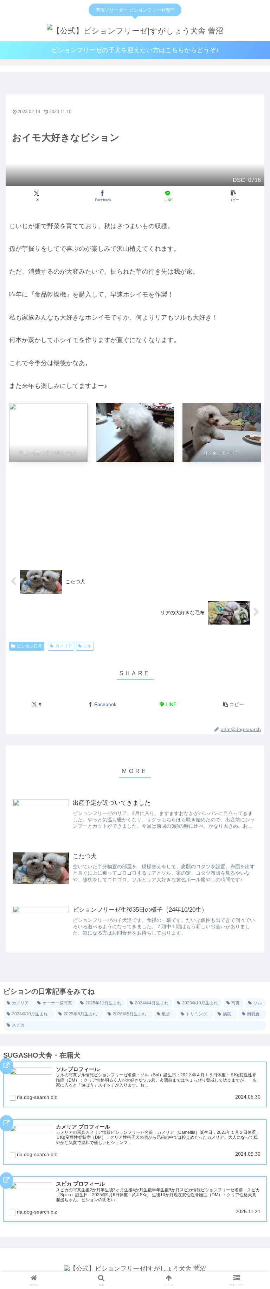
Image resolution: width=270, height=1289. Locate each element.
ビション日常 (29, 646)
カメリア (63, 646)
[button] (233, 196)
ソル (87, 646)
